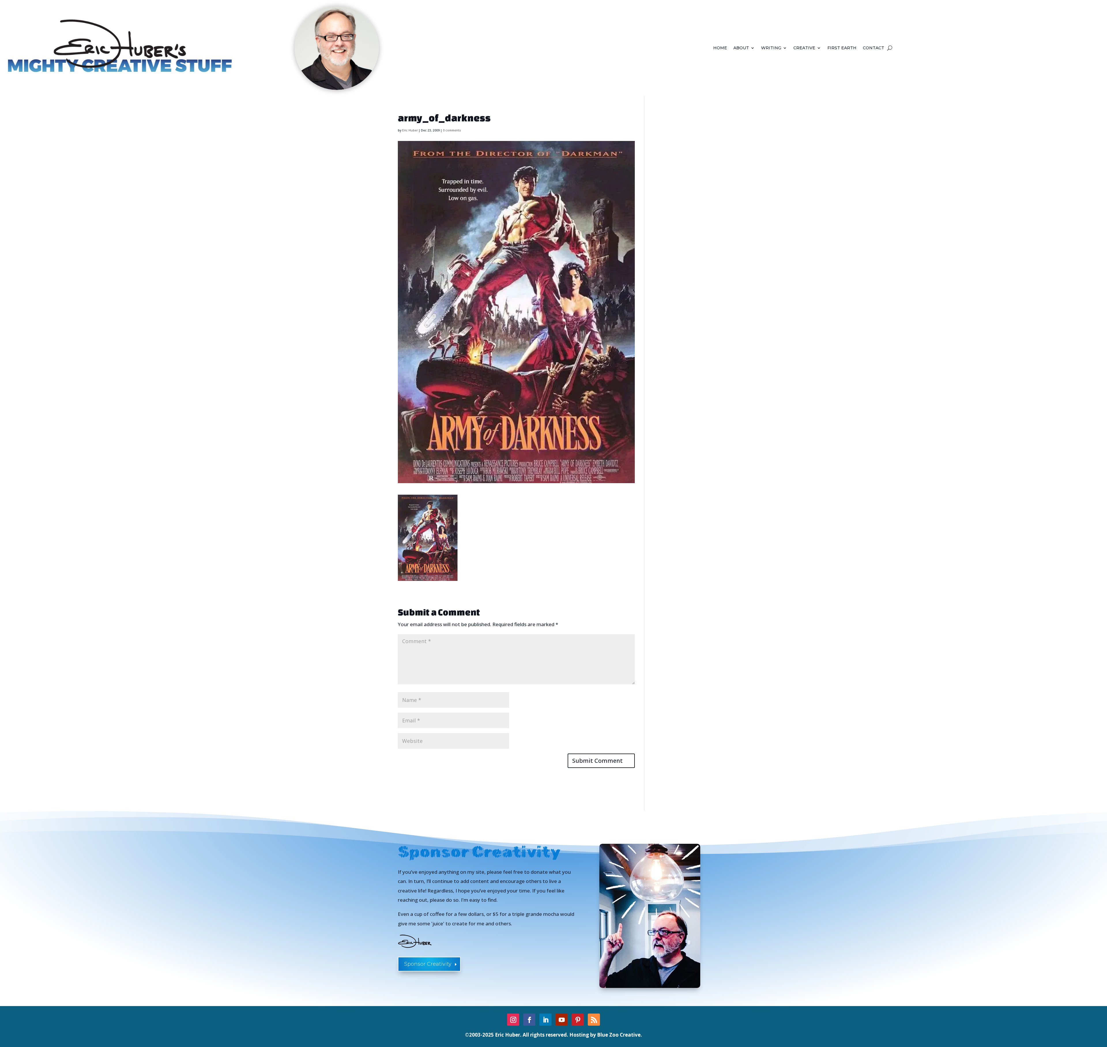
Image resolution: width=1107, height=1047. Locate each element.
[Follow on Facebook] (529, 1020)
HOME (720, 48)
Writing (771, 48)
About (741, 48)
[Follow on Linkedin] (545, 1020)
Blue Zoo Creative (619, 1034)
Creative (804, 48)
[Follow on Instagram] (513, 1020)
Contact (873, 48)
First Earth (841, 48)
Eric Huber (410, 130)
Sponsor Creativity (427, 964)
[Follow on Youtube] (562, 1020)
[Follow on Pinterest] (578, 1020)
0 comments (452, 130)
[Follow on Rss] (594, 1020)
